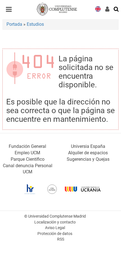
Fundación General (27, 146)
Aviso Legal (55, 227)
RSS (60, 239)
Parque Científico (27, 159)
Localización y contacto (55, 222)
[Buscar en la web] (116, 9)
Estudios (35, 24)
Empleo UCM (27, 152)
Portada (14, 24)
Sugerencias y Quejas (88, 159)
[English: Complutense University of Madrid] (98, 8)
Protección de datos (54, 233)
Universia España (88, 146)
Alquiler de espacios (88, 152)
